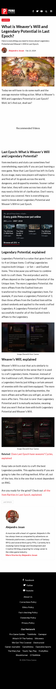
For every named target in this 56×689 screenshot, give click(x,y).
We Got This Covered (21, 642)
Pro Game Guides (17, 634)
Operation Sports (43, 646)
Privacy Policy (28, 623)
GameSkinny (27, 646)
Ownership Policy (28, 617)
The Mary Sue (14, 651)
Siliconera (39, 638)
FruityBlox (43, 651)
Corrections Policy (28, 602)
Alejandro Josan (16, 50)
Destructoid (38, 642)
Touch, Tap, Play (29, 651)
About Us (28, 597)
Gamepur (42, 634)
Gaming (5, 20)
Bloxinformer (22, 655)
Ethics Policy (28, 607)
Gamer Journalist (12, 646)
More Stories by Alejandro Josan (21, 555)
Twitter (29, 585)
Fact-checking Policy (28, 612)
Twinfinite (31, 634)
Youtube (29, 590)
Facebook (29, 580)
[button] (51, 11)
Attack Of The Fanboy (23, 638)
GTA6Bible (35, 655)
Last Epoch (7, 502)
